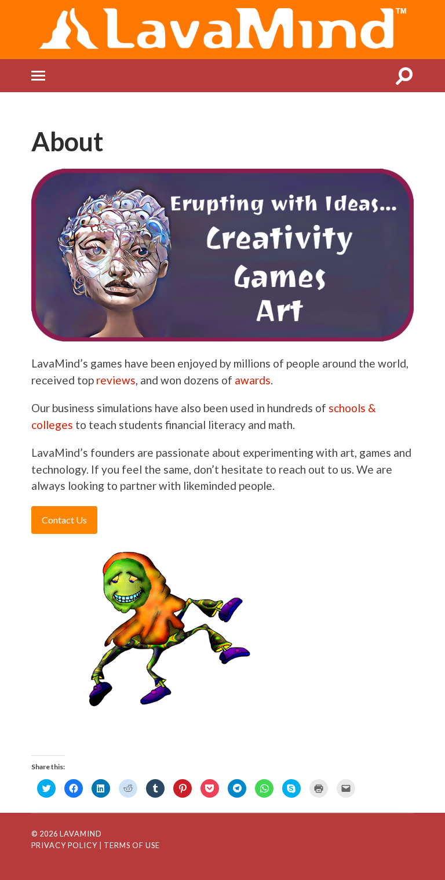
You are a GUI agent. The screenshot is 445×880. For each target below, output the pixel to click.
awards (253, 380)
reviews (116, 380)
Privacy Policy (64, 845)
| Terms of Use (129, 845)
